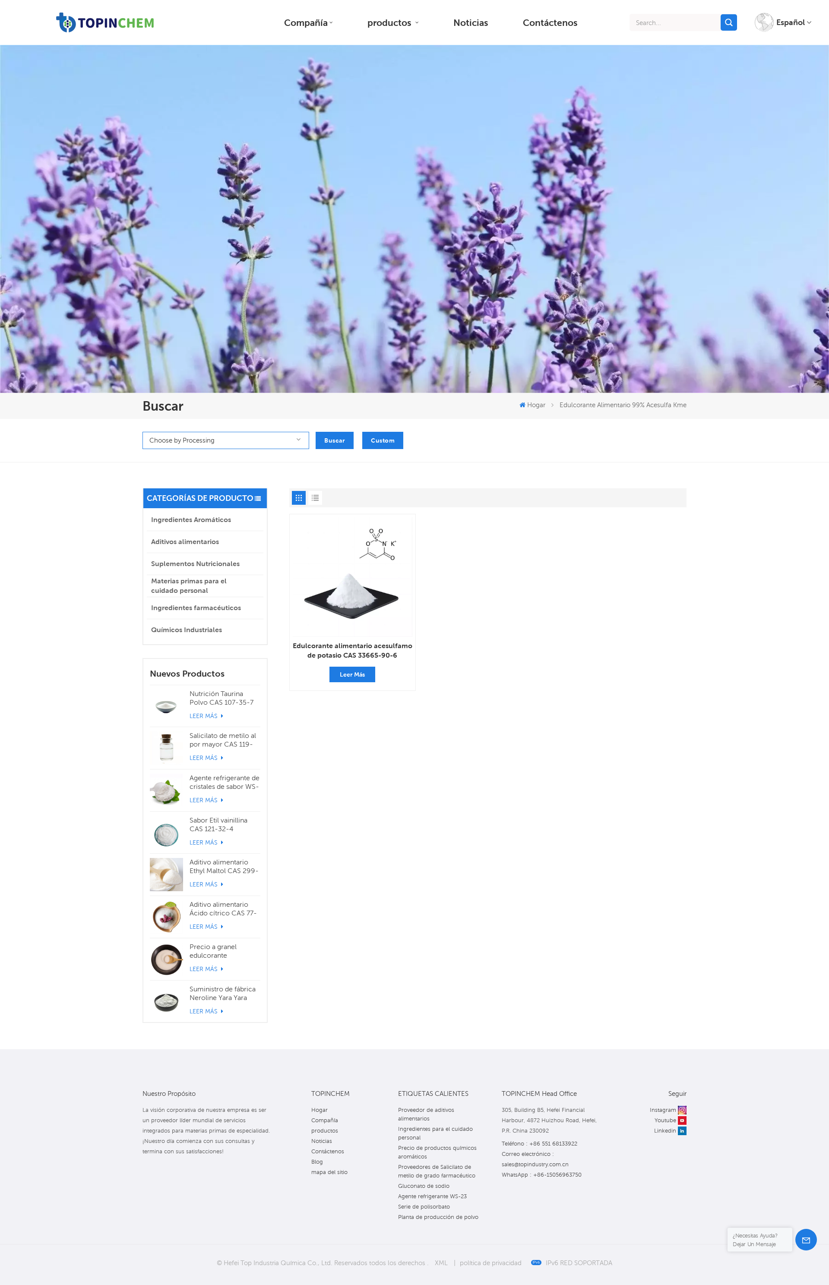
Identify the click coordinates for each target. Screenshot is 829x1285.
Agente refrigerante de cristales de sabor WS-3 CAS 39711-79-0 (224, 782)
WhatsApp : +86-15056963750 (542, 1174)
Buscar (334, 440)
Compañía (306, 22)
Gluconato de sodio (423, 1186)
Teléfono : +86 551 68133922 (539, 1143)
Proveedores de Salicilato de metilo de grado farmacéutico (436, 1171)
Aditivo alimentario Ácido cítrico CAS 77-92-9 (223, 909)
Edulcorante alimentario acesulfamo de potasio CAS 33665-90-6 (352, 650)
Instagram (663, 1110)
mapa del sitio (329, 1172)
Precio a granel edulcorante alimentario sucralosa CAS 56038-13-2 (223, 951)
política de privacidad (491, 1262)
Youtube (665, 1120)
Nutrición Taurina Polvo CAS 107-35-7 (221, 698)
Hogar (536, 404)
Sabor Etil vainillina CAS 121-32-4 (218, 824)
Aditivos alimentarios (185, 542)
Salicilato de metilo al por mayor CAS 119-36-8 (223, 740)
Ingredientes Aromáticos (191, 520)
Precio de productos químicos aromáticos (437, 1152)
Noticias (470, 22)
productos (390, 22)
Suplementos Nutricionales (195, 564)
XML (441, 1262)
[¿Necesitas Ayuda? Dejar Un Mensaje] (806, 1239)
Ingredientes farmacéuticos (196, 608)
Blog (317, 1161)
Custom (383, 440)
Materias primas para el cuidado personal (189, 586)
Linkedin (665, 1130)
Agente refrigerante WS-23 (432, 1196)
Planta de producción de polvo (438, 1217)
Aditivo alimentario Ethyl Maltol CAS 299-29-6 (224, 866)
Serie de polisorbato (424, 1206)
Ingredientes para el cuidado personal (435, 1133)
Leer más (204, 715)
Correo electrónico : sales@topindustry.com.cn (535, 1159)
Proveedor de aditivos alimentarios (426, 1114)
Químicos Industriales (186, 630)
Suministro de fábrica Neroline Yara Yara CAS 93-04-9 (223, 993)
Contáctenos (550, 22)
